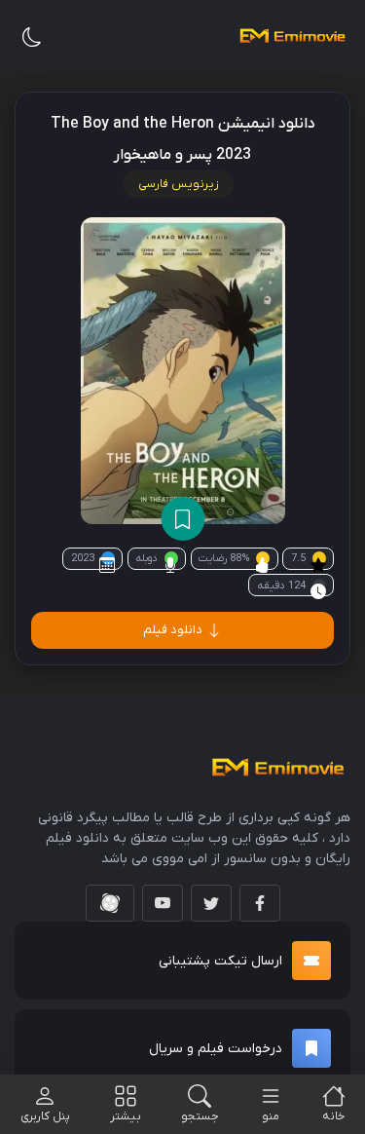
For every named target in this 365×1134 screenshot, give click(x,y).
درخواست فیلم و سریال (215, 1049)
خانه (333, 1116)
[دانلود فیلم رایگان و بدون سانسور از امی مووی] (292, 36)
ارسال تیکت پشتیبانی (220, 961)
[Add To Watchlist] (182, 519)
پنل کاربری (45, 1116)
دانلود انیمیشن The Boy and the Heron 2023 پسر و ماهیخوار (183, 139)
